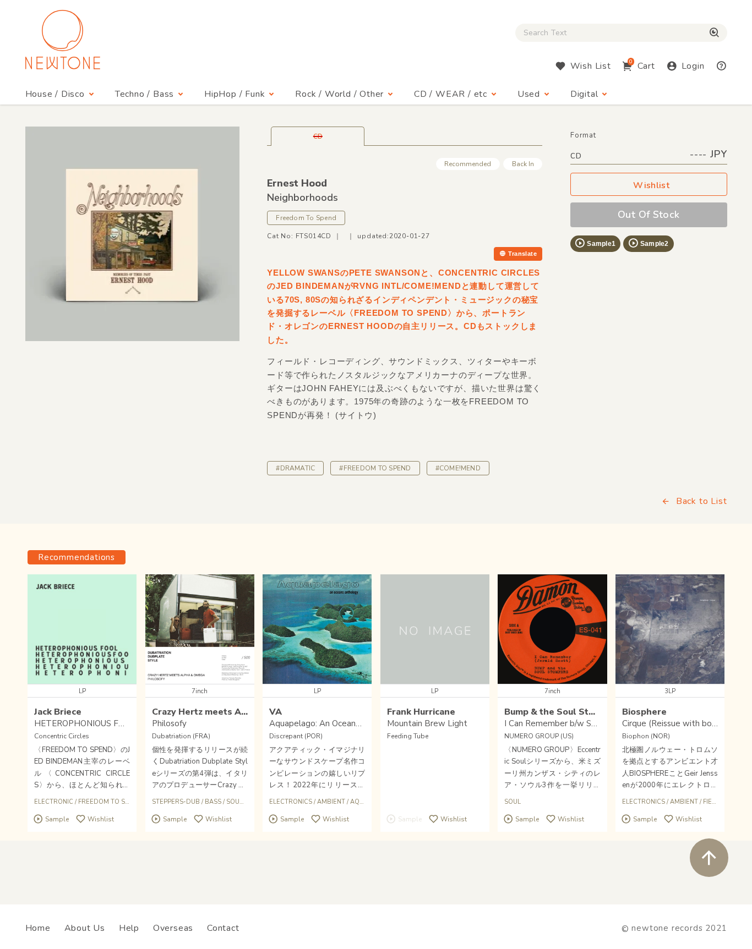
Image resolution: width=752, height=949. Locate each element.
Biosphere (644, 712)
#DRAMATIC (295, 468)
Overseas (173, 928)
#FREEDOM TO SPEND (375, 468)
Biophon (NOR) (646, 736)
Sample (57, 819)
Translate (522, 253)
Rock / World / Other (339, 94)
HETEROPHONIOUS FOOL (84, 723)
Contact (223, 928)
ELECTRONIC (53, 802)
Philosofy (169, 723)
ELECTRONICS (290, 802)
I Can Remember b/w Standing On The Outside (593, 723)
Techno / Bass (144, 94)
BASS (213, 802)
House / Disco (55, 94)
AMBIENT (331, 802)
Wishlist (651, 185)
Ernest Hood (297, 183)
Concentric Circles (61, 736)
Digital (584, 94)
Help (129, 928)
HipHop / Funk (234, 94)
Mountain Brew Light (427, 723)
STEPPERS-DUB (176, 802)
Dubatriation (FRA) (181, 736)
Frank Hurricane (421, 712)
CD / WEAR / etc (450, 94)
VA (275, 712)
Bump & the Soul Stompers (563, 712)
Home (38, 928)
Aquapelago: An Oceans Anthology (335, 723)
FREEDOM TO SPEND (110, 802)
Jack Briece (57, 712)
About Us (84, 928)
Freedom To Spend (306, 217)
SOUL (512, 802)
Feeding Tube (407, 736)
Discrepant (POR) (296, 736)
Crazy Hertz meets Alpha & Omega (227, 712)
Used (528, 94)
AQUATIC (364, 802)
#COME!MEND (458, 468)
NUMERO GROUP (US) (539, 736)
